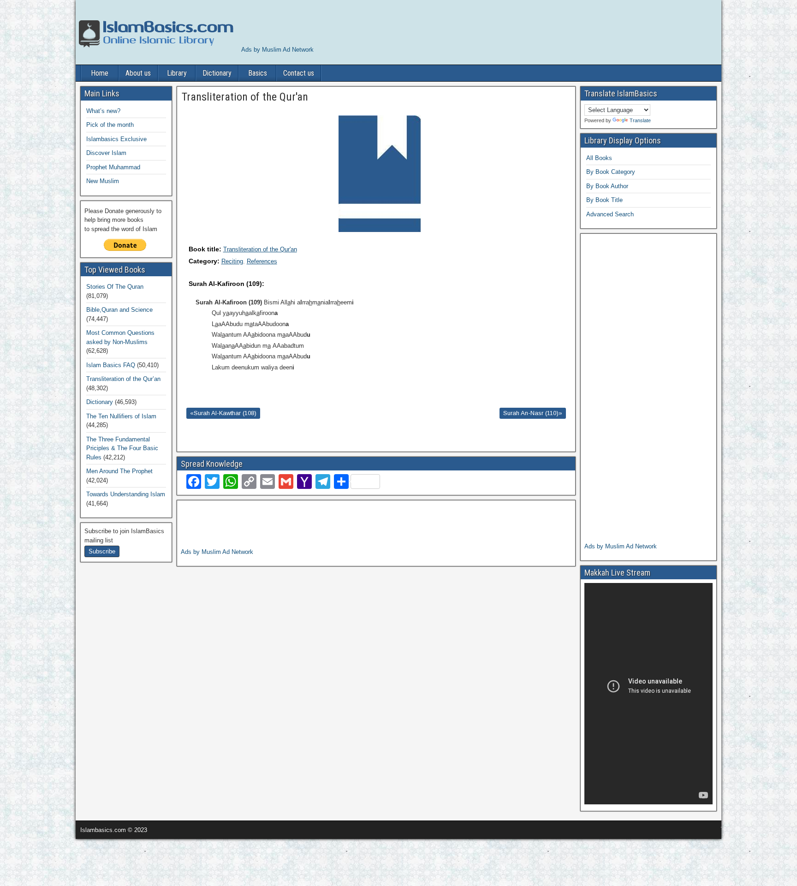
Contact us (298, 73)
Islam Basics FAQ (110, 365)
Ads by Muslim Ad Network (277, 49)
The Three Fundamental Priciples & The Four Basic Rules (122, 448)
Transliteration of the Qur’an (123, 378)
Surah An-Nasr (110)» (532, 413)
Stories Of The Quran (114, 286)
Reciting (232, 261)
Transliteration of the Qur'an (260, 249)
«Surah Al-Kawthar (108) (223, 413)
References (262, 261)
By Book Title (604, 199)
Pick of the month (110, 124)
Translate (640, 120)
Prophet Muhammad (113, 167)
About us (138, 73)
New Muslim (102, 181)
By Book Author (607, 186)
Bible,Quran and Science (119, 309)
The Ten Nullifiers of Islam (121, 416)
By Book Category (610, 171)
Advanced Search (610, 214)
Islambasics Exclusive (116, 139)
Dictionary (217, 73)
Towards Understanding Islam (125, 494)
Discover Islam (106, 152)
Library (177, 73)
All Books (599, 158)
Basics (257, 73)
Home (99, 73)
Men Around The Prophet (119, 471)
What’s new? (103, 110)
